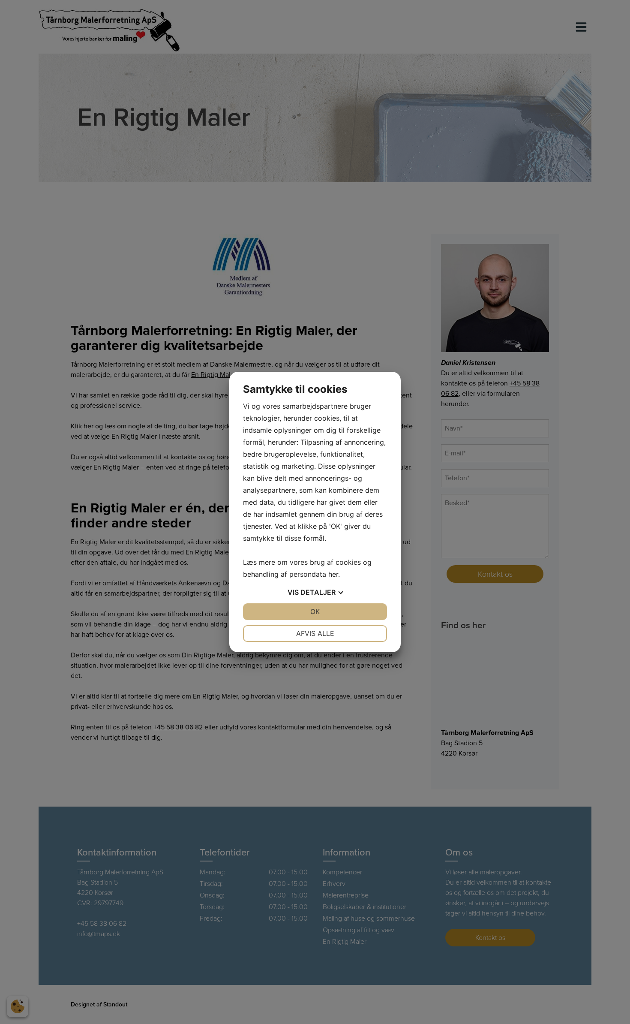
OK (315, 611)
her (333, 574)
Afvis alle (315, 633)
